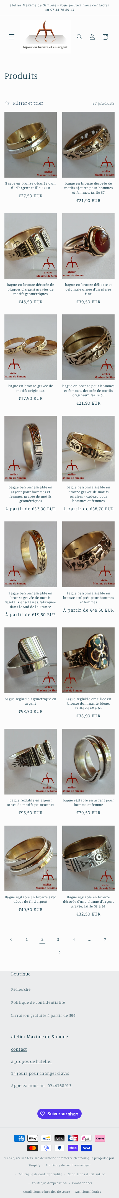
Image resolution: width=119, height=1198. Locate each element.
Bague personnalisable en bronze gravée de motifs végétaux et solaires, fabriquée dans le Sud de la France (30, 600)
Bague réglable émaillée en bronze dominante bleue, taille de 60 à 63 (88, 703)
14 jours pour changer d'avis (40, 1073)
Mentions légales (88, 1192)
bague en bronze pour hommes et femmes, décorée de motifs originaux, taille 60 (88, 390)
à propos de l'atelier (31, 1061)
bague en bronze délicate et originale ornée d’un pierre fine (88, 289)
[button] (11, 37)
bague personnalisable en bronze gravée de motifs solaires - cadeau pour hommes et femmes (88, 494)
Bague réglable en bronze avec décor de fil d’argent (30, 899)
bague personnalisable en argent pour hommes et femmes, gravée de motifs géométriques (30, 494)
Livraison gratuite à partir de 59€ (43, 1015)
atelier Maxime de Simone (36, 1158)
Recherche (21, 989)
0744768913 (59, 1085)
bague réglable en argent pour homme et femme (88, 802)
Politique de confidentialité (38, 1002)
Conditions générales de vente (46, 1192)
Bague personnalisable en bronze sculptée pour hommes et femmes (88, 597)
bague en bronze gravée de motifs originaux (30, 388)
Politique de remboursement (68, 1165)
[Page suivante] (59, 952)
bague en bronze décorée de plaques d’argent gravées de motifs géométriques (30, 289)
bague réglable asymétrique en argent (30, 701)
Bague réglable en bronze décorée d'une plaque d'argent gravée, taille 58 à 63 (88, 901)
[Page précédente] (11, 939)
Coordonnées (82, 1183)
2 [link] (42, 939)
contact (19, 1049)
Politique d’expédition (49, 1183)
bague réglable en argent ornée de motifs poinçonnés (30, 802)
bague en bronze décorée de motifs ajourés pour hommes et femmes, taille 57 (88, 188)
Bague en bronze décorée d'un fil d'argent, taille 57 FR (30, 185)
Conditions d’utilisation (87, 1174)
